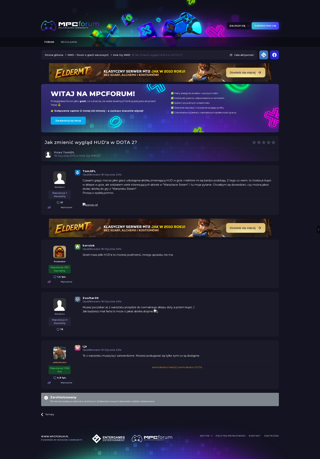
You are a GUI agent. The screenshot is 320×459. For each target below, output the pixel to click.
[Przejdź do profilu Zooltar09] (59, 304)
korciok (89, 245)
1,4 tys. (61, 276)
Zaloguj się (238, 25)
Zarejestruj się (265, 25)
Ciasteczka (271, 436)
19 (61, 329)
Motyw (205, 436)
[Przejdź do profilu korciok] (59, 252)
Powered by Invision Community (62, 440)
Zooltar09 (91, 298)
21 (61, 202)
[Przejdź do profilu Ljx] (59, 353)
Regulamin (69, 41)
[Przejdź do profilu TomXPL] (48, 154)
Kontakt (255, 436)
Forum (49, 41)
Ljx (85, 346)
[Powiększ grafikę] (156, 311)
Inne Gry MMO (89, 155)
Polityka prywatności (231, 436)
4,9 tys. (61, 377)
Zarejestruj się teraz (68, 120)
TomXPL (89, 171)
